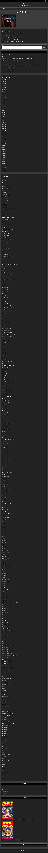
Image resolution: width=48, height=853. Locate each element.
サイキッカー (4, 369)
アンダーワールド (5, 297)
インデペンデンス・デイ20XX (7, 305)
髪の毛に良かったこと (6, 772)
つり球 (3, 252)
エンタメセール (4, 320)
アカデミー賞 (4, 268)
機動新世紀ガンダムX (5, 668)
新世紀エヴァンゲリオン (6, 628)
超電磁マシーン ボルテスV (6, 739)
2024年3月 (4, 136)
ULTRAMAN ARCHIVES (6, 239)
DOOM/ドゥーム (5, 200)
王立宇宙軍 (4, 690)
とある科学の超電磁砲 (6, 254)
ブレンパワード (4, 495)
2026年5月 (4, 85)
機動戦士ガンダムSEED (6, 659)
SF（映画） (4, 227)
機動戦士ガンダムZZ (5, 665)
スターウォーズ (4, 410)
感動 (2, 614)
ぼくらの (3, 262)
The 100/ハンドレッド (6, 235)
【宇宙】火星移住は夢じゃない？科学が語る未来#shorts (11, 65)
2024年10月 (4, 122)
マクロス (3, 507)
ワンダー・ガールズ (5, 552)
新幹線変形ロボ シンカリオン (7, 630)
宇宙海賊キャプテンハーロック (7, 597)
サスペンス (4, 377)
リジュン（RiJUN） (5, 540)
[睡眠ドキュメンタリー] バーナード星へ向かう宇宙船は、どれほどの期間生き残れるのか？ (17, 58)
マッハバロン (4, 515)
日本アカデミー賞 (5, 635)
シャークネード (4, 394)
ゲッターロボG (4, 359)
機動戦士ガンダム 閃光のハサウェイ (8, 653)
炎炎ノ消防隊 (4, 682)
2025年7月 (4, 104)
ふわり (3, 258)
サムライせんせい (5, 381)
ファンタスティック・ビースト (7, 490)
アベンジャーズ (4, 285)
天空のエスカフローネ (6, 579)
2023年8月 (4, 149)
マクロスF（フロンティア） (7, 509)
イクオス (3, 299)
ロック (3, 546)
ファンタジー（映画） (6, 488)
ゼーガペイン (4, 420)
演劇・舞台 (4, 680)
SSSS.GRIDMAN (5, 231)
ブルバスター (4, 493)
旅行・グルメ (4, 634)
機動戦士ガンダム (5, 651)
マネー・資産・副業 (5, 517)
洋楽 (2, 674)
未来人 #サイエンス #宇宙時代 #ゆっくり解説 (10, 60)
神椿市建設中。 (4, 700)
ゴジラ (3, 363)
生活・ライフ (4, 692)
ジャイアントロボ (5, 398)
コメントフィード (5, 791)
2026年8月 (4, 79)
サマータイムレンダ (5, 379)
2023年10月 (4, 145)
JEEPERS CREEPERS (6, 209)
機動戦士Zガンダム (5, 649)
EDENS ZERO (4, 204)
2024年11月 (4, 120)
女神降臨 (3, 585)
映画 (2, 637)
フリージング (4, 492)
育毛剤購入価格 (4, 727)
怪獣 (2, 606)
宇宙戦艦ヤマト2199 (5, 595)
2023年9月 (4, 147)
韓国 (2, 770)
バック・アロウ (4, 470)
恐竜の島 (3, 610)
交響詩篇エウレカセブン (6, 558)
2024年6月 (4, 130)
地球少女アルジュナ (5, 573)
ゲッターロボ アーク (5, 357)
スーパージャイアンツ (6, 418)
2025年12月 (4, 95)
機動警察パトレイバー (6, 670)
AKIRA (3, 190)
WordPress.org (5, 793)
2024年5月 (4, 132)
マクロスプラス (4, 511)
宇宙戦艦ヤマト (4, 593)
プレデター (4, 499)
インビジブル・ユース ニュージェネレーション (8, 21)
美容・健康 (4, 704)
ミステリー (4, 521)
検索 (2, 45)
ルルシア (3, 544)
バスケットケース (5, 468)
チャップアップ (4, 433)
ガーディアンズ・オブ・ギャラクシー (8, 336)
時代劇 (3, 641)
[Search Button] (45, 1)
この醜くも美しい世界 (6, 248)
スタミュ (3, 408)
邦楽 (2, 746)
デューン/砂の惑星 (5, 443)
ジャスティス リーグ (5, 400)
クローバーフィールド (6, 348)
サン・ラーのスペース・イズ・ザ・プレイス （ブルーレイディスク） (14, 33)
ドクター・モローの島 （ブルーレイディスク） (10, 39)
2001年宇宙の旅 (4, 180)
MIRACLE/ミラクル (5, 213)
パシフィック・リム (5, 476)
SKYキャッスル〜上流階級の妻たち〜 (8, 229)
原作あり (3, 569)
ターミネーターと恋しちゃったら (7, 427)
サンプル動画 (4, 386)
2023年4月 (4, 157)
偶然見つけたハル (5, 562)
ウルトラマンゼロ (5, 314)
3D (2, 182)
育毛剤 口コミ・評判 (5, 711)
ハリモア (3, 462)
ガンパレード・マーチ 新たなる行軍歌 (8, 334)
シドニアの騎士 (4, 388)
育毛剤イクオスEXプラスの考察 (7, 715)
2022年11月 (4, 167)
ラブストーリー (4, 538)
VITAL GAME (4, 241)
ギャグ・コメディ (5, 342)
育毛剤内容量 (4, 717)
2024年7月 (4, 128)
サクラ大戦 (4, 375)
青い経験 (3, 764)
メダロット (4, 528)
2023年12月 (4, 141)
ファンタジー (4, 486)
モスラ (3, 530)
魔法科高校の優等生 (5, 775)
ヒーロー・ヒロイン (5, 482)
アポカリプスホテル (5, 287)
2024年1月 (4, 139)
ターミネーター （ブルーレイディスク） (9, 54)
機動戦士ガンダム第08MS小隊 (7, 667)
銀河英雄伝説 (4, 756)
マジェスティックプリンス (6, 513)
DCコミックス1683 (5, 198)
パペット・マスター (5, 480)
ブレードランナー (5, 497)
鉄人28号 (3, 750)
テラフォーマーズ (5, 435)
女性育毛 (3, 583)
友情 (2, 571)
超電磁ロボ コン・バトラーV (7, 740)
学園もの (3, 587)
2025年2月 (4, 114)
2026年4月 (4, 87)
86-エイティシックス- (6, 188)
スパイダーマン (4, 416)
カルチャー (4, 324)
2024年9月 (4, 124)
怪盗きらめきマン (5, 608)
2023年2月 (4, 161)
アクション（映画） (5, 276)
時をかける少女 (4, 639)
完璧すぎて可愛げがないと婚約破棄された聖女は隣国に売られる (13, 602)
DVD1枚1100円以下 (5, 202)
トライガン (4, 449)
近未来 (3, 744)
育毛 (2, 709)
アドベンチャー (4, 281)
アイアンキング (4, 266)
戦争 (2, 618)
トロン (3, 453)
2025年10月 (4, 99)
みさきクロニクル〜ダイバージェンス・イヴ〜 (10, 264)
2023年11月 (4, 143)
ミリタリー (4, 525)
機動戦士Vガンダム (5, 647)
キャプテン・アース (5, 340)
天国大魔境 (4, 575)
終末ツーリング (4, 702)
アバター (3, 283)
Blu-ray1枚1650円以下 (6, 192)
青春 (2, 766)
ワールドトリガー (5, 554)
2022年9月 (4, 171)
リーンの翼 (4, 542)
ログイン (3, 787)
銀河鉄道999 (4, 758)
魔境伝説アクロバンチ (6, 774)
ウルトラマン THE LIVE (6, 311)
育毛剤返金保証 (4, 729)
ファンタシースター (5, 484)
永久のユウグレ (4, 672)
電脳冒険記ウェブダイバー (6, 760)
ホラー (3, 505)
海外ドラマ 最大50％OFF (6, 678)
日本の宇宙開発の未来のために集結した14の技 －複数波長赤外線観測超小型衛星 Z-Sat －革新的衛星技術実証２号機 (22, 64)
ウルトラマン (4, 309)
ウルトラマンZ (4, 313)
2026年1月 (4, 93)
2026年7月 (4, 81)
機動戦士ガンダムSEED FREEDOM (8, 661)
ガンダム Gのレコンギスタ (6, 328)
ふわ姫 (3, 260)
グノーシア (4, 351)
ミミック (3, 523)
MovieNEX (4, 215)
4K (2, 184)
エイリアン (4, 318)
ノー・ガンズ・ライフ (6, 460)
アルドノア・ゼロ (5, 293)
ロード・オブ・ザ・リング (6, 550)
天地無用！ (4, 577)
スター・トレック (5, 412)
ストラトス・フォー (5, 414)
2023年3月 (4, 159)
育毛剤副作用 (4, 719)
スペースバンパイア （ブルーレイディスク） (9, 37)
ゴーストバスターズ (5, 367)
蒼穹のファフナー (5, 735)
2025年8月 (4, 102)
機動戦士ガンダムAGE (6, 657)
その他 (3, 250)
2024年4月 (4, 134)
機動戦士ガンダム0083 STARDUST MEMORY (10, 655)
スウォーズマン (4, 404)
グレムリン (4, 353)
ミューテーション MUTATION (7, 71)
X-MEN (3, 244)
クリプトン (4, 346)
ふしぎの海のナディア (6, 256)
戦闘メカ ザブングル (5, 624)
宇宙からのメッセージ (6, 589)
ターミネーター (4, 56)
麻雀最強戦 (4, 779)
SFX (24, 3)
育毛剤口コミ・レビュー (6, 721)
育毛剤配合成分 (4, 733)
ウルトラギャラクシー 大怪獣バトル (8, 307)
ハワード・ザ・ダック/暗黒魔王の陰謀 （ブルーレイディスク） (13, 41)
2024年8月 (4, 126)
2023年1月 (3, 163)
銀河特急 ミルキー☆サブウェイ (7, 754)
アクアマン (4, 270)
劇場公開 (3, 565)
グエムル (3, 350)
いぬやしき (4, 246)
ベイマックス (4, 501)
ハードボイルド (4, 466)
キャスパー (4, 338)
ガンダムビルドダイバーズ (6, 330)
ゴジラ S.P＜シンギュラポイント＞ (8, 365)
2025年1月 (3, 116)
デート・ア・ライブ (5, 445)
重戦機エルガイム (5, 748)
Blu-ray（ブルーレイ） (6, 194)
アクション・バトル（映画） (7, 274)
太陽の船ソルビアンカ (6, 581)
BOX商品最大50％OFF (6, 196)
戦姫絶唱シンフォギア (6, 622)
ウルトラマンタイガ (5, 316)
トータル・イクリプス (6, 455)
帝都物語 (3, 604)
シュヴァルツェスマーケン (6, 396)
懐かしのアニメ (4, 616)
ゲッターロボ (4, 355)
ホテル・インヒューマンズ (6, 503)
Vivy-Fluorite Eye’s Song (6, 243)
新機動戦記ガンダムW (6, 632)
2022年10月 (4, 169)
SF (6, 18)
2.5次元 (3, 178)
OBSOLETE (4, 221)
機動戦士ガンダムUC (5, 663)
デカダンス (4, 441)
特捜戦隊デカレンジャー (6, 684)
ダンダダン (4, 431)
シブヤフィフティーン (6, 390)
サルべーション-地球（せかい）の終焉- (8, 383)
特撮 (2, 686)
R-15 (2, 223)
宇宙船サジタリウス (5, 600)
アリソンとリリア (5, 291)
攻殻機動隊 (4, 626)
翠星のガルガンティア (6, 706)
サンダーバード (4, 385)
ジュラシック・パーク (6, 402)
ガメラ (3, 326)
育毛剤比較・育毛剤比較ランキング (8, 723)
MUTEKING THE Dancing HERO (8, 217)
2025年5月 (4, 108)
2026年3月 (4, 89)
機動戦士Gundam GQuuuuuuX (7, 645)
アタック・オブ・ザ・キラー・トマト (8, 279)
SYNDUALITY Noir (5, 233)
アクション (9, 18)
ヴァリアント (4, 62)
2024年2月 (4, 137)
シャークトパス (4, 392)
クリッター (4, 344)
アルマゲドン (4, 295)
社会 (2, 698)
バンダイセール (4, 474)
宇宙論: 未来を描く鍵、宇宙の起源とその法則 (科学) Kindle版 (12, 840)
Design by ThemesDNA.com (24, 851)
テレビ (3, 437)
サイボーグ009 (4, 373)
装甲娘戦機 (4, 737)
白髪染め (3, 694)
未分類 (3, 643)
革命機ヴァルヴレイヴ (6, 768)
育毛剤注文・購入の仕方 (6, 725)
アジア (3, 278)
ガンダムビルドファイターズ (7, 332)
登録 (2, 785)
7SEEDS (3, 186)
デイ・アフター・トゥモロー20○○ (8, 439)
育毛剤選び (4, 731)
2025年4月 (4, 110)
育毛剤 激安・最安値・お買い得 (7, 713)
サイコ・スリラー (5, 371)
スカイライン (4, 406)
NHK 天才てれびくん (5, 219)
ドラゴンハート (4, 457)
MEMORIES (4, 211)
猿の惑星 (3, 688)
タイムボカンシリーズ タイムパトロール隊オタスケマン (11, 423)
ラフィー (3, 534)
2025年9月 (4, 101)
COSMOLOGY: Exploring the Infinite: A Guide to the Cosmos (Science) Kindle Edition (17, 819)
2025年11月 (4, 97)
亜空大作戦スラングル (6, 556)
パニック (3, 478)
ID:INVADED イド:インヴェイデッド (8, 208)
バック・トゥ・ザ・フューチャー (7, 472)
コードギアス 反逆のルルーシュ (7, 361)
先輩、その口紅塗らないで (6, 563)
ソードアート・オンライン (6, 421)
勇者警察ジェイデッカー (6, 567)
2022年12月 (4, 165)
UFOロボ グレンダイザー (6, 237)
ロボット (3, 548)
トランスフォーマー (5, 451)
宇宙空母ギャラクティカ (6, 599)
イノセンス (4, 301)
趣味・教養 (4, 742)
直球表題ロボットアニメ (6, 696)
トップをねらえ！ (5, 447)
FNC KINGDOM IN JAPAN (7, 206)
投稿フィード (4, 789)
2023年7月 (4, 151)
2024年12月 (4, 118)
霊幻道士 (3, 762)
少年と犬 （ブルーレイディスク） (8, 35)
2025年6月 (4, 106)
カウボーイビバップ (5, 322)
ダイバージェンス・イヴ (6, 429)
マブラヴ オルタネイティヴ (6, 519)
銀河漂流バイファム (5, 752)
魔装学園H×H (4, 777)
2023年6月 (4, 153)
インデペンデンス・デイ (6, 303)
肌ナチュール (4, 707)
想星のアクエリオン (5, 612)
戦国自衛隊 (4, 620)
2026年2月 (4, 91)
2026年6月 (4, 83)
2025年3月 (4, 112)
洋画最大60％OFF (5, 676)
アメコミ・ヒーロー (5, 289)
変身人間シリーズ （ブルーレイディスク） (9, 67)
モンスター (4, 532)
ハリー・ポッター (5, 464)
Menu (4, 1)
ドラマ (3, 458)
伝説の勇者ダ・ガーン (6, 560)
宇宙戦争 (3, 591)
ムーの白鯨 (4, 527)
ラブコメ (3, 536)
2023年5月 (4, 155)
